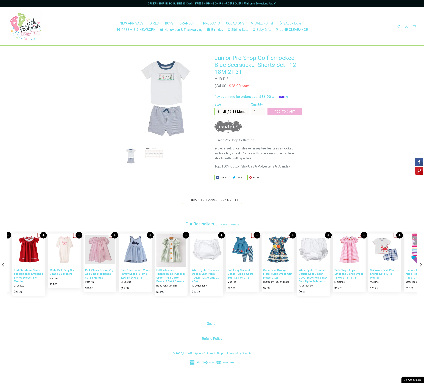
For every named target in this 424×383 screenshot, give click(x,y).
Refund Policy (212, 339)
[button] (38, 235)
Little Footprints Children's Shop (203, 353)
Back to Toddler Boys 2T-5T (214, 199)
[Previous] (3, 264)
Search (212, 324)
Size (217, 104)
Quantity (257, 104)
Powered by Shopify (239, 353)
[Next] (420, 264)
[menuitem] (133, 23)
